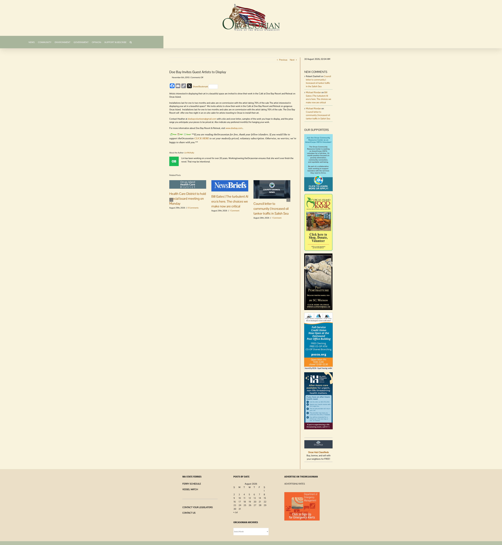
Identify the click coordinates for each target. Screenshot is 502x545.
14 (260, 498)
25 (245, 505)
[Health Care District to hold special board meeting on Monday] (187, 184)
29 (265, 505)
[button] (131, 42)
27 (255, 505)
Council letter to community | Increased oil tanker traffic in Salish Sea (271, 209)
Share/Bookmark (200, 86)
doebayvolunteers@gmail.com (202, 118)
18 (245, 501)
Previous (283, 59)
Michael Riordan (313, 92)
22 (265, 501)
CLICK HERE (201, 138)
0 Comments (193, 207)
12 (250, 498)
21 (260, 501)
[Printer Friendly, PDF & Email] (180, 134)
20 (255, 501)
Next (292, 59)
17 (240, 501)
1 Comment (234, 210)
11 (244, 498)
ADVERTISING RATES (294, 483)
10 (240, 498)
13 (255, 498)
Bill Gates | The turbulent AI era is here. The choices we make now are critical (229, 201)
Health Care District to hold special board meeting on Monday (187, 199)
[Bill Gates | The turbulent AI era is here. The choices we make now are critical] (229, 185)
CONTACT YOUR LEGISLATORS (197, 507)
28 (260, 505)
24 (240, 505)
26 (250, 505)
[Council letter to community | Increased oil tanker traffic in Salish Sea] (271, 189)
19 (250, 501)
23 (234, 505)
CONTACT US (188, 512)
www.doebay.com (234, 128)
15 (265, 498)
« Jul (235, 512)
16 (234, 501)
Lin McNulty (189, 152)
